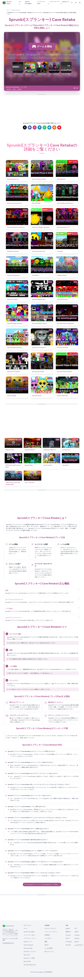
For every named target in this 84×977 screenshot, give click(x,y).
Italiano (76, 941)
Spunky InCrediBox (28, 2)
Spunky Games (16, 10)
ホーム (20, 2)
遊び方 (47, 945)
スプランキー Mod (41, 2)
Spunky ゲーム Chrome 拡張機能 (10, 939)
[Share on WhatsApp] (44, 127)
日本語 (76, 932)
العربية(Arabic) (78, 945)
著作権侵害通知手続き (8, 943)
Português (69, 941)
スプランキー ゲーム (54, 2)
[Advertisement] (42, 106)
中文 (75, 928)
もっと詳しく (48, 938)
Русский (68, 945)
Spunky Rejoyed (28, 945)
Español (76, 938)
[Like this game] (74, 88)
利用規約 (47, 935)
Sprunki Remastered (30, 965)
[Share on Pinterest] (59, 127)
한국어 (68, 938)
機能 (46, 941)
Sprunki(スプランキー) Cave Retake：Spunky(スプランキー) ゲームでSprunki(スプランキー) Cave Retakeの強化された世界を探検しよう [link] (42, 13)
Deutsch (68, 935)
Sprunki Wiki (27, 961)
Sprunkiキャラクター (30, 951)
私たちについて (49, 951)
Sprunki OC (27, 955)
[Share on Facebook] (30, 127)
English (68, 928)
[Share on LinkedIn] (40, 127)
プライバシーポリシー (51, 932)
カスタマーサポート (50, 928)
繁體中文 (68, 932)
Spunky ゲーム (65, 2)
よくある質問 (48, 948)
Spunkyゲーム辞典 (29, 958)
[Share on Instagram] (35, 127)
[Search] (72, 2)
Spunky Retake (28, 948)
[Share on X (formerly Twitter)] (25, 127)
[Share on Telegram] (49, 127)
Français (76, 935)
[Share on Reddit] (54, 127)
